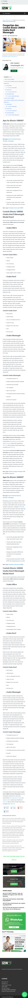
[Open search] (25, 13)
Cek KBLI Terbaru (5, 988)
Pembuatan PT (5, 981)
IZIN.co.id (5, 445)
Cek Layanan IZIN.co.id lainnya (9, 989)
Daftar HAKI (4, 986)
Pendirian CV (5, 983)
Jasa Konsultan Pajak (6, 985)
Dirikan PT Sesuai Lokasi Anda (8, 991)
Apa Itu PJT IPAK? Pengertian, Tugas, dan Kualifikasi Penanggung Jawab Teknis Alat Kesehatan (13, 895)
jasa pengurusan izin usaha (15, 441)
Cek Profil (14, 70)
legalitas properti (7, 443)
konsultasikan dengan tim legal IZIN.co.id (9, 56)
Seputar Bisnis (9, 20)
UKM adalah (21, 150)
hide (10, 77)
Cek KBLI (14, 871)
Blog (4, 20)
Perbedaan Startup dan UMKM (15, 208)
